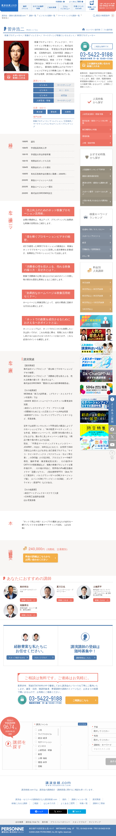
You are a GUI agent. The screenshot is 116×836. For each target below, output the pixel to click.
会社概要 (19, 822)
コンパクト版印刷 (93, 29)
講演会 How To (32, 822)
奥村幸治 (24, 586)
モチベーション (45, 742)
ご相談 (35, 803)
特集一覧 (84, 803)
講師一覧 (32, 15)
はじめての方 (49, 803)
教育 (40, 754)
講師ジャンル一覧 (79, 799)
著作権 (45, 822)
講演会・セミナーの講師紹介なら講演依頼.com (36, 799)
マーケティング (64, 85)
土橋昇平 (97, 586)
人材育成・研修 (43, 100)
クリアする (82, 724)
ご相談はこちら (81, 700)
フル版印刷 (107, 29)
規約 (64, 799)
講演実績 (96, 799)
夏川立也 (61, 586)
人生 (40, 730)
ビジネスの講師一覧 (47, 15)
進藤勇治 (24, 605)
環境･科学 (42, 762)
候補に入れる (27, 600)
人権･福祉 (42, 758)
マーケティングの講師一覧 (69, 15)
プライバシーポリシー (60, 822)
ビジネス (43, 85)
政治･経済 (42, 738)
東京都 (39, 112)
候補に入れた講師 (19, 803)
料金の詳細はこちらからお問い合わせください (37, 558)
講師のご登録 (99, 803)
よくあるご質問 (75, 2)
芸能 (40, 766)
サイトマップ (95, 822)
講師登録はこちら (83, 657)
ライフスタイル (45, 734)
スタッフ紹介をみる (17, 657)
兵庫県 (68, 112)
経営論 (64, 95)
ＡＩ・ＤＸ (64, 90)
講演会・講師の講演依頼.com (14, 15)
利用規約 (59, 2)
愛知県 (54, 112)
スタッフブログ (40, 657)
